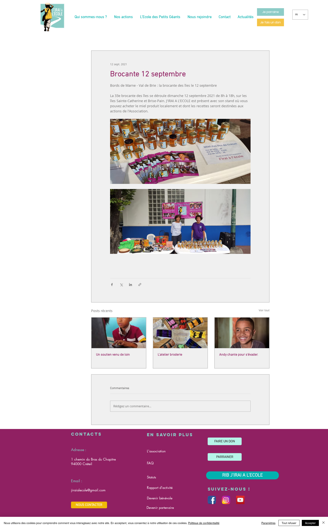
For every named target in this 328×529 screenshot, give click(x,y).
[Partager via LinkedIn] (130, 284)
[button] (90, 17)
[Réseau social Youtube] (240, 500)
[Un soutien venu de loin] (118, 333)
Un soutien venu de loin (113, 355)
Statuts (151, 477)
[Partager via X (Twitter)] (121, 284)
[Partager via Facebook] (112, 284)
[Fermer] (323, 523)
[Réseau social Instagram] (226, 500)
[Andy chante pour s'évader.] (242, 333)
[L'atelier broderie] (180, 333)
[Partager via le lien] (140, 284)
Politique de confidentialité (203, 523)
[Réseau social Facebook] (212, 500)
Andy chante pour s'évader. (238, 355)
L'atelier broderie (170, 355)
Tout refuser (289, 523)
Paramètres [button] (268, 523)
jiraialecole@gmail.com (88, 490)
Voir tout (264, 310)
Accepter (310, 523)
